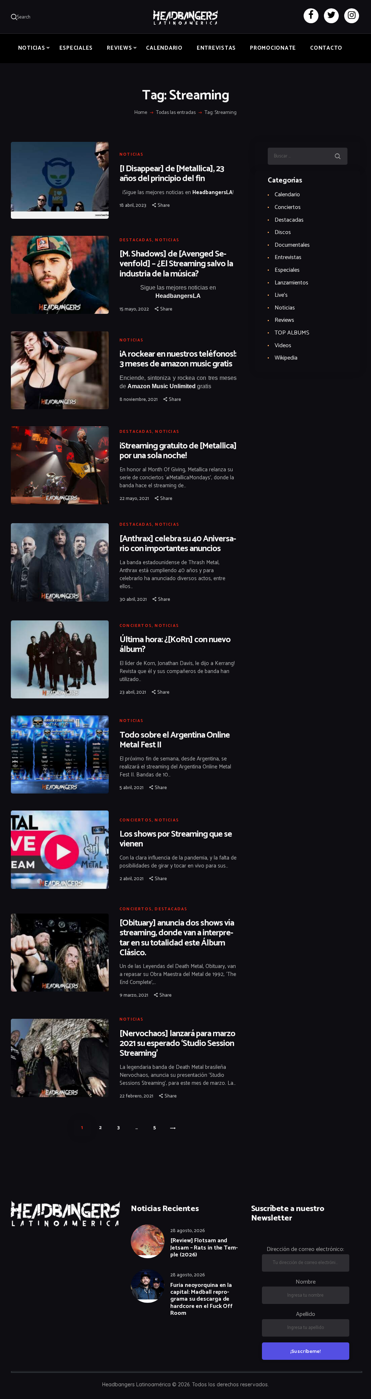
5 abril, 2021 (131, 788)
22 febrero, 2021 (136, 1096)
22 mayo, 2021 (134, 498)
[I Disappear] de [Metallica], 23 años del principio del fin (172, 174)
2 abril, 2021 (131, 879)
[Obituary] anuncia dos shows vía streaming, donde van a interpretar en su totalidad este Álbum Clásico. (177, 938)
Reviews (284, 320)
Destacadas (136, 240)
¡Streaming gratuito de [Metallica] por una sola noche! (178, 451)
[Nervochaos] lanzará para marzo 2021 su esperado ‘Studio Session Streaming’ (177, 1043)
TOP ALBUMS (292, 333)
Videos (283, 345)
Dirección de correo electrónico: (305, 1249)
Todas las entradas (176, 112)
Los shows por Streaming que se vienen (176, 839)
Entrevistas (288, 257)
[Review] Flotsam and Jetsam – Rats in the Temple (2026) (204, 1247)
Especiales (287, 270)
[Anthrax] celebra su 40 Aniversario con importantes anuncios (178, 544)
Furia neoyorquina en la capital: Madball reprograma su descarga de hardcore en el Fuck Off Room (201, 1299)
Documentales (292, 245)
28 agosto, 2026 (187, 1231)
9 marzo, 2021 (134, 995)
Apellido (305, 1314)
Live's (281, 295)
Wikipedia (286, 358)
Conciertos (136, 626)
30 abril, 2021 (133, 599)
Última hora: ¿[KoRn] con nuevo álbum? (175, 645)
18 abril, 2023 (133, 205)
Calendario (287, 195)
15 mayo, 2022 (134, 309)
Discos (283, 232)
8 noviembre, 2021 (139, 399)
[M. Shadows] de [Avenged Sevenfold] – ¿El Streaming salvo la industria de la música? (176, 264)
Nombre (306, 1282)
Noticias (132, 154)
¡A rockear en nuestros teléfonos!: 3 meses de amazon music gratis (178, 359)
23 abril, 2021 (133, 692)
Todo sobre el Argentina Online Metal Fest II (175, 740)
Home (140, 113)
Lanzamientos (291, 283)
